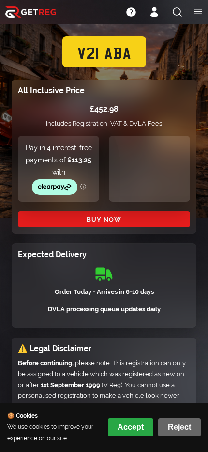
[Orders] (154, 13)
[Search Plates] (177, 13)
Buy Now (104, 219)
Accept (131, 427)
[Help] (131, 13)
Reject (179, 427)
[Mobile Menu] (198, 12)
